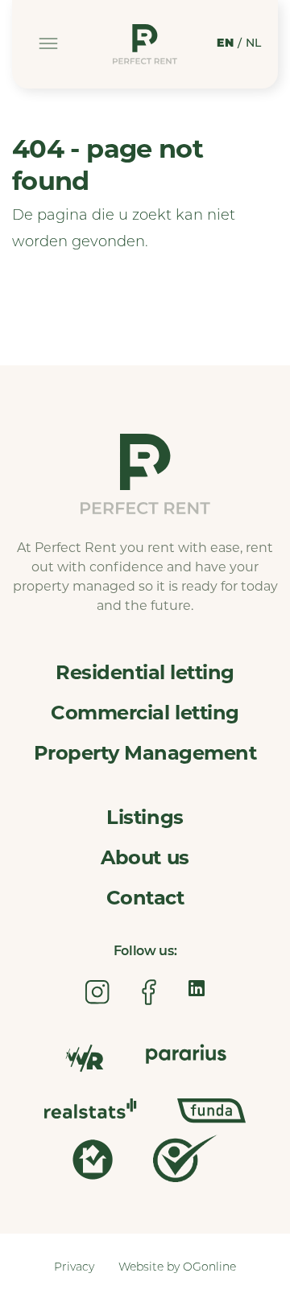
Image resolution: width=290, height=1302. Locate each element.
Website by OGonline (177, 1268)
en (225, 44)
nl (254, 44)
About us (144, 857)
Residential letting (145, 672)
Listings (144, 817)
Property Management (145, 752)
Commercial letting (144, 712)
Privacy (74, 1268)
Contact (145, 897)
